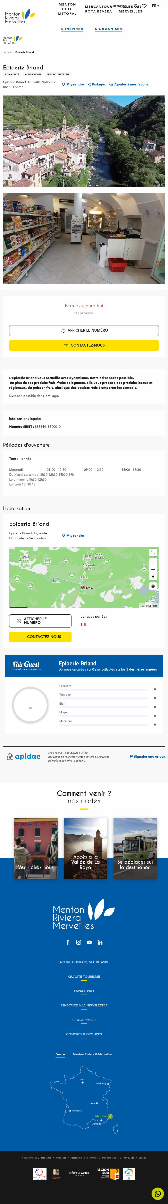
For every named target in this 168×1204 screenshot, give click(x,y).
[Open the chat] (158, 1194)
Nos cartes (46, 1157)
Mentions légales (110, 1157)
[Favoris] (144, 6)
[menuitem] (20, 16)
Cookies (142, 1157)
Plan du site (128, 1157)
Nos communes (29, 1157)
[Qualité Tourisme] (39, 1174)
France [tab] (60, 1054)
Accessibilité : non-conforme (84, 1157)
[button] (135, 6)
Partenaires (61, 1157)
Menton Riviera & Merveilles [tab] (92, 1054)
